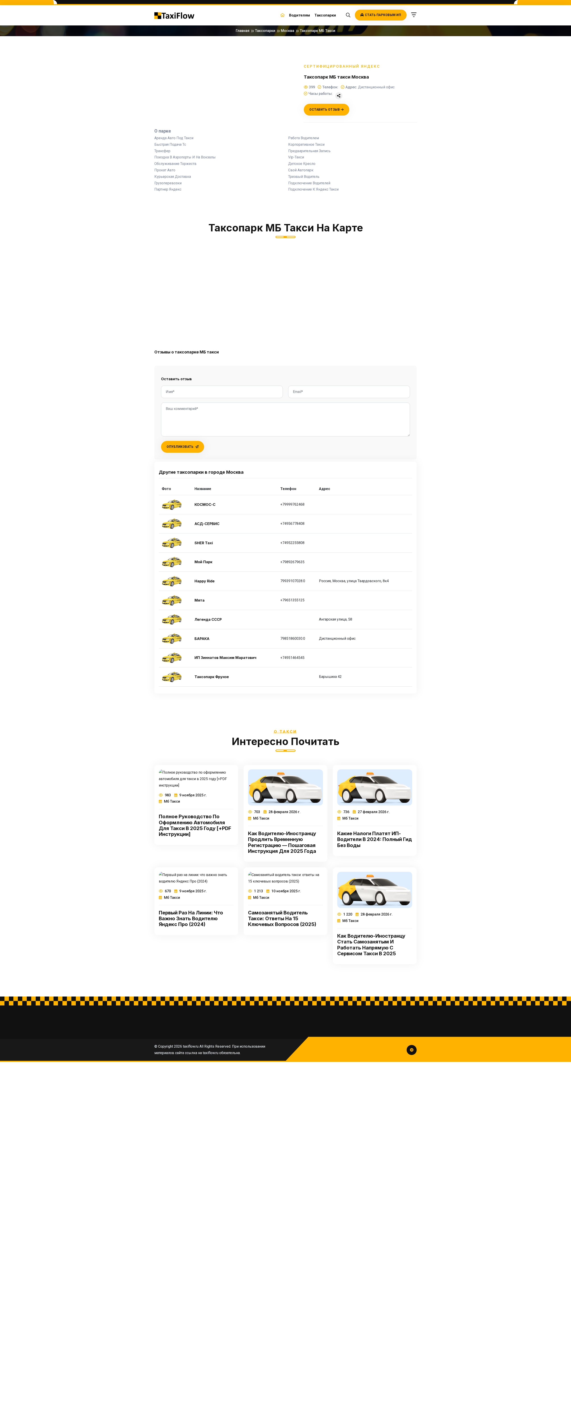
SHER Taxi (203, 543)
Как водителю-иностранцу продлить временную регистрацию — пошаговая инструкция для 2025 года (282, 842)
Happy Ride (204, 581)
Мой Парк (203, 562)
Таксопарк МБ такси (317, 31)
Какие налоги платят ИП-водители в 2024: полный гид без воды (374, 839)
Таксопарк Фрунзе (211, 677)
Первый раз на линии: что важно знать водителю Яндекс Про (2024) (191, 918)
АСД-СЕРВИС (206, 524)
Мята (199, 600)
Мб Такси (171, 801)
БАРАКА (201, 639)
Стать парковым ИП (383, 15)
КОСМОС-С (204, 505)
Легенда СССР (208, 619)
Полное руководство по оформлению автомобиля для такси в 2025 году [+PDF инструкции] (195, 825)
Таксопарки (325, 15)
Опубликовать (180, 447)
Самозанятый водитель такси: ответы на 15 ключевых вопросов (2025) (282, 918)
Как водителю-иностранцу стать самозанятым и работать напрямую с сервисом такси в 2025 (371, 944)
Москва (287, 31)
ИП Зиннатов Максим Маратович (225, 658)
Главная (242, 31)
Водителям (299, 15)
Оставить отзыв (324, 109)
